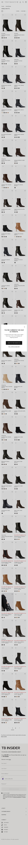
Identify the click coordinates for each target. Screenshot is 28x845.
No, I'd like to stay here (14, 346)
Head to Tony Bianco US (14, 343)
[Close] (24, 327)
